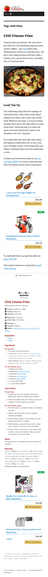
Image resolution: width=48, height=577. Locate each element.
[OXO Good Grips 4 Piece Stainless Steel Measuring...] (24, 521)
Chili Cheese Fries (18, 36)
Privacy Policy (22, 570)
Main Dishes (13, 556)
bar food (23, 556)
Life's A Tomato (9, 570)
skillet (10, 338)
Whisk (10, 340)
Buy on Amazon (34, 203)
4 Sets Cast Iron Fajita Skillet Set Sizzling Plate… (20, 194)
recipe (9, 558)
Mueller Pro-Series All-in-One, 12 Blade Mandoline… (21, 497)
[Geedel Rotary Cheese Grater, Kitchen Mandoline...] (24, 224)
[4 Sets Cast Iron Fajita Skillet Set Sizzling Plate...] (24, 181)
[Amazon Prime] (24, 539)
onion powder (22, 376)
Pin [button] (28, 293)
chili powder (21, 379)
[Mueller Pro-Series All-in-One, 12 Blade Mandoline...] (24, 484)
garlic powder (22, 374)
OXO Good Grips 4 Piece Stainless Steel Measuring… (23, 531)
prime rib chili (10, 259)
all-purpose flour (24, 371)
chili (24, 49)
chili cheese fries (33, 556)
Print (22, 293)
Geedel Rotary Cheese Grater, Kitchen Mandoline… (23, 237)
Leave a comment (20, 558)
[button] (6, 14)
